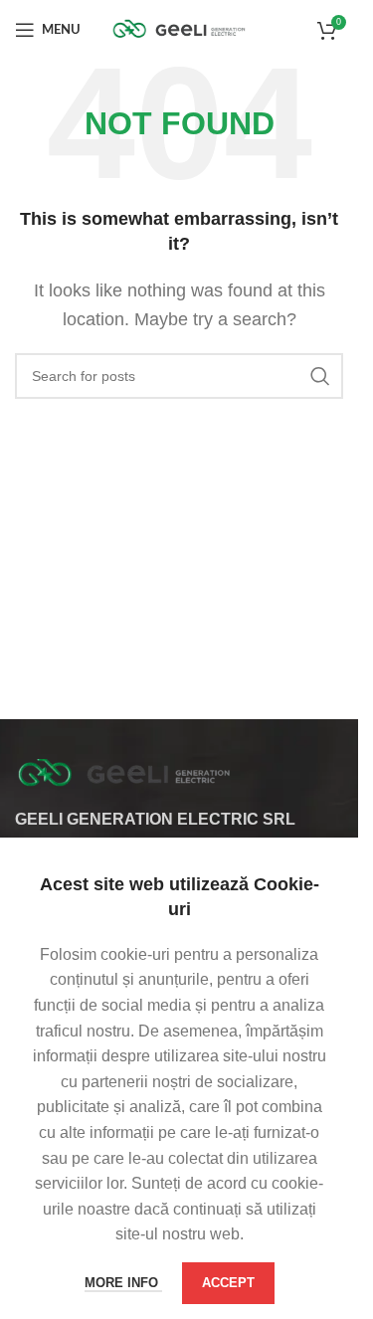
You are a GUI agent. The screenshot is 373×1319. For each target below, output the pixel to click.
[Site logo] (179, 28)
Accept (228, 1282)
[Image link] (124, 772)
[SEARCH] (320, 376)
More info (123, 1282)
